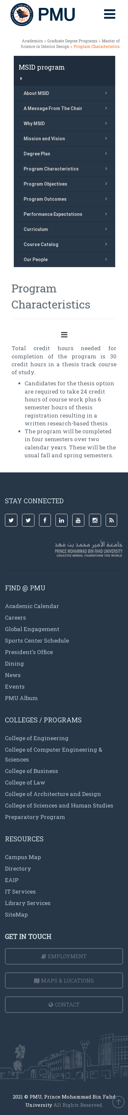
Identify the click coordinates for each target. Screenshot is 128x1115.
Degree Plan (37, 153)
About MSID (36, 93)
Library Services (28, 903)
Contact (67, 1004)
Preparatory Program (35, 817)
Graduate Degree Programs (72, 40)
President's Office (29, 652)
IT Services (20, 891)
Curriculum (36, 229)
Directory (18, 868)
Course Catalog (41, 244)
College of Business (31, 771)
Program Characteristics (51, 168)
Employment (67, 956)
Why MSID (34, 123)
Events (15, 686)
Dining (14, 663)
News (13, 675)
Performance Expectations (53, 214)
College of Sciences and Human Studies (59, 805)
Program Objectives (45, 184)
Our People (36, 259)
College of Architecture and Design (53, 794)
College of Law (25, 782)
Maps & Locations (67, 980)
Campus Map (23, 857)
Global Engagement (32, 629)
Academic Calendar (32, 606)
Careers (15, 617)
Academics (32, 40)
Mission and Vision (44, 138)
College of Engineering (37, 738)
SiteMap (16, 914)
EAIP (11, 880)
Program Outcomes (45, 199)
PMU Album (21, 698)
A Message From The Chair (53, 108)
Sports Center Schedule (37, 640)
